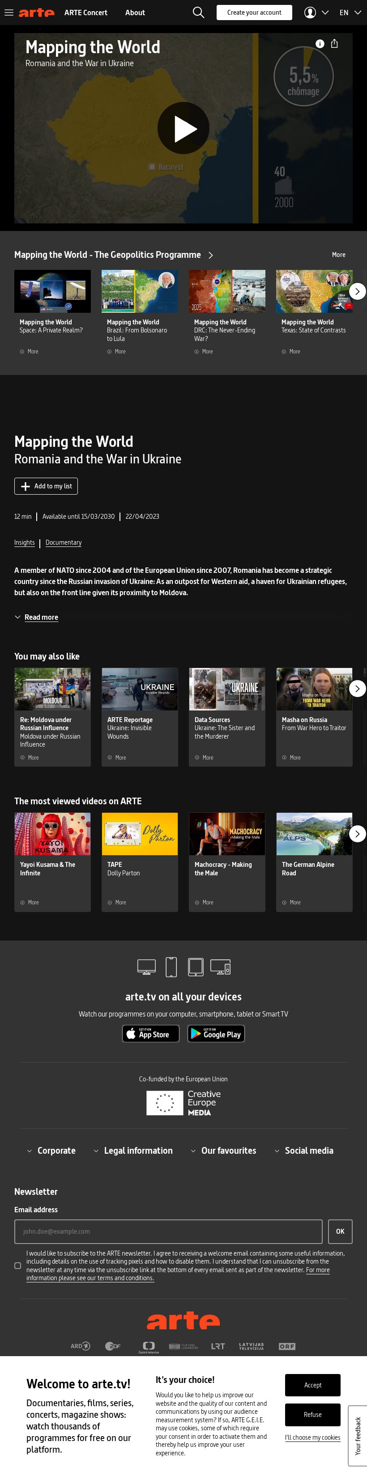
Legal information (138, 1150)
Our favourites (228, 1150)
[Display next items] (358, 291)
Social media (309, 1150)
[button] (198, 12)
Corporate (57, 1150)
